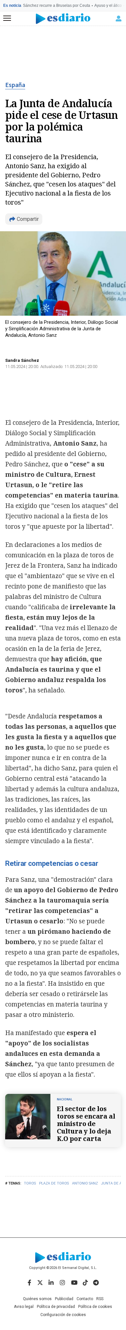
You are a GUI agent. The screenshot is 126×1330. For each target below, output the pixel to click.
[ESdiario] (63, 18)
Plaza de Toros (54, 1183)
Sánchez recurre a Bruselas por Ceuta (56, 5)
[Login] (118, 18)
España (15, 85)
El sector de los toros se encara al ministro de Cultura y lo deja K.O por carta (86, 1123)
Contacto (85, 1299)
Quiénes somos (37, 1299)
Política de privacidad (56, 1306)
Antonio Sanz (85, 1183)
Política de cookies (95, 1306)
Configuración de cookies (63, 1314)
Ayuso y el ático (108, 5)
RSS (99, 1299)
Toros (30, 1183)
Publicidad (64, 1299)
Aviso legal (24, 1306)
